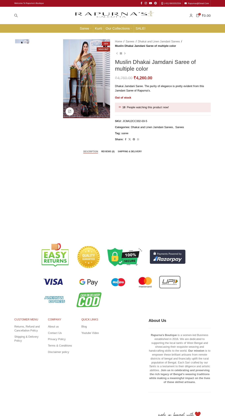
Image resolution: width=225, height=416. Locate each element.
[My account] (191, 15)
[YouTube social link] (150, 3)
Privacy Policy (57, 339)
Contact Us (55, 333)
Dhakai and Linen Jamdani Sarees (159, 41)
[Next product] (125, 53)
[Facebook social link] (141, 3)
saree (124, 133)
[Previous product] (117, 53)
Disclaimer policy (58, 352)
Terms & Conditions (60, 345)
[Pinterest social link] (155, 3)
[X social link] (129, 139)
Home (118, 41)
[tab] (90, 151)
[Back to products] (121, 53)
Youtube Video (90, 333)
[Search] (16, 15)
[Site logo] (114, 15)
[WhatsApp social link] (138, 139)
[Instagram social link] (145, 3)
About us (53, 326)
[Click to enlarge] (70, 111)
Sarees (130, 41)
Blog (84, 326)
